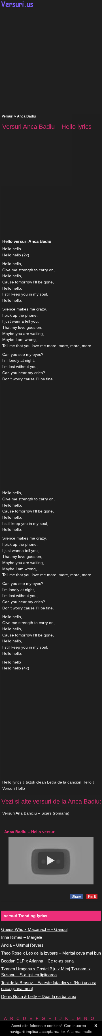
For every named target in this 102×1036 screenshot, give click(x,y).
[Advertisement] (51, 61)
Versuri (7, 116)
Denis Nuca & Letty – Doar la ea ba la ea (38, 996)
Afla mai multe (79, 1031)
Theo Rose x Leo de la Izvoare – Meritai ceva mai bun (51, 953)
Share (76, 897)
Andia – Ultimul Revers (22, 945)
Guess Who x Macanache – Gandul (34, 929)
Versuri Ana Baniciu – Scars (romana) (35, 813)
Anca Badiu (26, 116)
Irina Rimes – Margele (21, 937)
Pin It (92, 897)
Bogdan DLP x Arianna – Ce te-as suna (37, 961)
